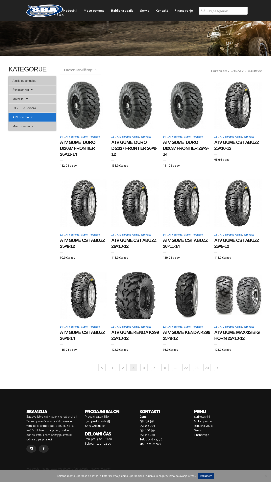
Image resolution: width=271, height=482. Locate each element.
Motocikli (18, 99)
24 (207, 368)
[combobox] (80, 70)
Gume (84, 136)
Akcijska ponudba (24, 80)
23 (197, 368)
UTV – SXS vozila (24, 108)
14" (62, 136)
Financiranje (201, 434)
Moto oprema (21, 126)
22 (186, 368)
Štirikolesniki (20, 89)
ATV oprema (20, 117)
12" (113, 136)
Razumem (206, 475)
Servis (198, 430)
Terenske (94, 136)
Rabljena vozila (203, 425)
